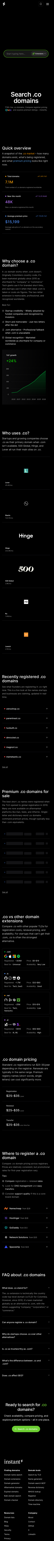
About (30, 1517)
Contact (31, 1521)
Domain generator (12, 1483)
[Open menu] (47, 4)
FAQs (6, 1526)
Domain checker (11, 1500)
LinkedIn (32, 1534)
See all (5, 767)
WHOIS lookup (34, 1491)
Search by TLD (34, 1475)
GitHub (31, 1526)
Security (7, 1530)
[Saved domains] (40, 4)
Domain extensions (12, 1479)
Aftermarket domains (13, 1487)
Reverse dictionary (36, 1487)
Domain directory (35, 1500)
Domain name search (13, 1475)
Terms (6, 1534)
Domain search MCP (36, 1483)
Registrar (32, 1496)
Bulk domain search (12, 1496)
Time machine (34, 1504)
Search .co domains (27, 1429)
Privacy (7, 1538)
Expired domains (11, 1491)
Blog (6, 1521)
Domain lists (9, 1517)
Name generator (35, 1479)
